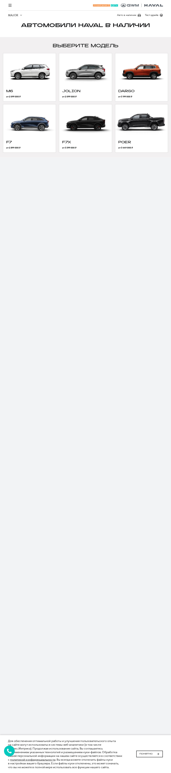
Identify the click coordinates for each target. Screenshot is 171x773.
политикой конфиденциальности (32, 759)
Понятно (146, 754)
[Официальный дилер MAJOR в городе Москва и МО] (142, 5)
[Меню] (10, 5)
